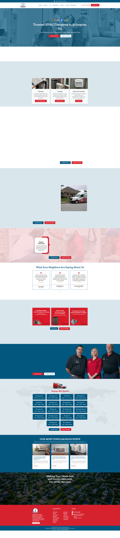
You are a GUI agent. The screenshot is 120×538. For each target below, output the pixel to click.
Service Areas (73, 5)
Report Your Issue (41, 242)
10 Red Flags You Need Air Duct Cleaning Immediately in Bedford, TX (59, 458)
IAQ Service (78, 100)
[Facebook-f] (33, 523)
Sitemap (67, 528)
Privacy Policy (47, 528)
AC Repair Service (60, 100)
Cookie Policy (63, 528)
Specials (68, 5)
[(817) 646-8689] (83, 5)
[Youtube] (39, 523)
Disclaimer (58, 528)
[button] (95, 5)
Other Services (55, 5)
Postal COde (54, 122)
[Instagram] (35, 523)
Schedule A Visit (60, 242)
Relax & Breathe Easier (78, 242)
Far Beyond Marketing (64, 529)
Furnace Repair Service (41, 100)
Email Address (48, 118)
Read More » (35, 465)
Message (35, 129)
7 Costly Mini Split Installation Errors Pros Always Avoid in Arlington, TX (39, 458)
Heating (45, 5)
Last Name (47, 114)
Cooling (40, 5)
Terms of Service (53, 528)
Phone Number (36, 118)
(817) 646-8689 (87, 5)
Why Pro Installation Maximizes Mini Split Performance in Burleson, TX (78, 458)
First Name (36, 114)
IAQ (49, 5)
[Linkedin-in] (37, 523)
